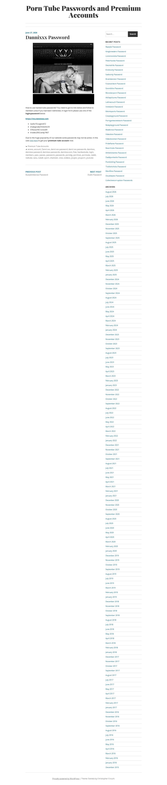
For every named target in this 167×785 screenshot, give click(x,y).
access (30, 149)
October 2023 (111, 343)
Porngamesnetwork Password (118, 120)
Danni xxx (46, 149)
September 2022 (113, 403)
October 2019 (111, 565)
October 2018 (111, 611)
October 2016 (111, 721)
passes (42, 155)
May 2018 (110, 634)
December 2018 (112, 601)
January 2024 (111, 330)
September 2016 (113, 726)
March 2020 (111, 541)
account (37, 149)
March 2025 (111, 265)
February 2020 (112, 546)
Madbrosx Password (114, 129)
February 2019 (112, 592)
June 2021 (110, 472)
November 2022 (112, 394)
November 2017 (112, 661)
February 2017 (112, 703)
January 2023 (111, 385)
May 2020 (110, 532)
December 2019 (112, 555)
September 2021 (113, 459)
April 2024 (110, 316)
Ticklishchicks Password (116, 166)
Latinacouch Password (115, 102)
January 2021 (111, 495)
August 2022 (111, 408)
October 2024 (111, 288)
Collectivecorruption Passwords (119, 180)
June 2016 (110, 739)
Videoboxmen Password (116, 139)
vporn (46, 158)
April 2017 (110, 693)
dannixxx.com (66, 152)
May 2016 (110, 744)
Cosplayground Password (116, 116)
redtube (29, 158)
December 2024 (112, 279)
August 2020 (111, 518)
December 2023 (112, 334)
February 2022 (112, 436)
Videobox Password (114, 134)
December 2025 (112, 224)
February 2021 (112, 491)
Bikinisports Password (115, 111)
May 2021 (110, 477)
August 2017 (111, 675)
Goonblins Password (114, 88)
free (75, 152)
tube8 (40, 158)
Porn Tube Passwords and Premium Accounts (83, 11)
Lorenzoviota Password (116, 56)
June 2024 (110, 307)
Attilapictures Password (116, 97)
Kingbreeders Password (116, 51)
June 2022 (110, 417)
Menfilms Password (114, 171)
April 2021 (110, 482)
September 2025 (113, 238)
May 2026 (110, 205)
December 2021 (112, 445)
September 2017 (113, 670)
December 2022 (112, 390)
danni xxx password (59, 149)
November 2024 (112, 284)
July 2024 (109, 302)
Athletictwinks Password (116, 153)
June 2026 (110, 201)
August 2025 (111, 242)
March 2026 (111, 215)
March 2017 (111, 698)
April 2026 (110, 210)
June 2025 (110, 251)
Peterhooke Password (115, 60)
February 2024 (112, 325)
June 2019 (110, 583)
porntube (86, 155)
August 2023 (111, 353)
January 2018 (111, 652)
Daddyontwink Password (116, 157)
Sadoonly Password (114, 74)
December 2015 (112, 767)
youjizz (74, 158)
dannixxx (91, 149)
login (91, 152)
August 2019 (111, 574)
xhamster (54, 158)
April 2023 (110, 371)
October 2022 (111, 399)
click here (34, 140)
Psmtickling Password (115, 162)
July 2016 (109, 735)
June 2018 (110, 629)
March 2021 (111, 486)
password (50, 155)
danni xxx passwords (77, 149)
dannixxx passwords (51, 152)
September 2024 (113, 293)
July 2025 (109, 247)
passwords (60, 155)
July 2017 (109, 680)
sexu (35, 158)
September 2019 (113, 569)
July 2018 (109, 624)
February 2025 (112, 270)
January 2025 (111, 274)
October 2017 (111, 666)
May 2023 (110, 367)
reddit (93, 155)
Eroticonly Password (114, 70)
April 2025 (110, 261)
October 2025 (111, 233)
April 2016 (110, 749)
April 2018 (110, 638)
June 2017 (110, 684)
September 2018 (113, 615)
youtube (89, 158)
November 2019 (112, 560)
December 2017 (112, 657)
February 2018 (112, 647)
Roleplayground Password (117, 125)
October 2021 (111, 454)
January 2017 (111, 707)
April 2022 (110, 426)
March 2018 (111, 643)
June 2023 (110, 362)
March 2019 (111, 588)
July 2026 (109, 196)
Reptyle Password (113, 47)
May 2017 (110, 689)
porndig (69, 155)
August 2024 (111, 297)
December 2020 (112, 500)
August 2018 (111, 620)
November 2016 (112, 716)
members (30, 155)
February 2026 (112, 219)
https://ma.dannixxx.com (37, 118)
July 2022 (109, 413)
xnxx (61, 158)
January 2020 (111, 551)
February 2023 (112, 380)
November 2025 (112, 228)
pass (37, 155)
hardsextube (82, 152)
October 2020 (111, 509)
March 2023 (111, 376)
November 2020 (112, 505)
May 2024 (110, 311)
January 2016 (111, 762)
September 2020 (113, 514)
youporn (81, 158)
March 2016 (111, 753)
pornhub (77, 155)
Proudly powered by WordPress (65, 778)
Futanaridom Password (115, 83)
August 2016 (111, 730)
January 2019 (111, 597)
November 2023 (112, 339)
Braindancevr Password (116, 79)
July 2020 (109, 523)
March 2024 (111, 320)
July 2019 (109, 578)
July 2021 (109, 468)
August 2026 (111, 192)
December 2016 (112, 712)
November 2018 (112, 606)
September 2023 (113, 348)
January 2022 (111, 440)
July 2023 (109, 357)
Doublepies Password (115, 176)
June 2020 (110, 528)
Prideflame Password (114, 143)
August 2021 (111, 463)
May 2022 (110, 422)
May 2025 (110, 256)
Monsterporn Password (116, 93)
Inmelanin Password (114, 106)
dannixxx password (34, 152)
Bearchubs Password (114, 148)
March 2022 (111, 431)
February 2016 (112, 758)
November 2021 (112, 449)
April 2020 (110, 537)
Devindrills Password (114, 65)
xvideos (67, 158)
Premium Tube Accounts (38, 146)
